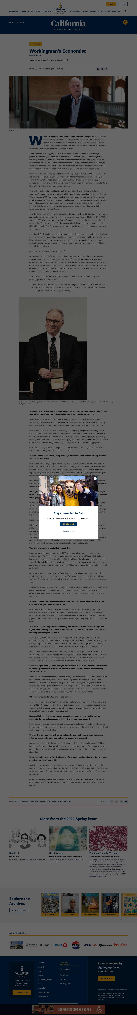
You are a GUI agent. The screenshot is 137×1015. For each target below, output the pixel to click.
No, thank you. (68, 531)
